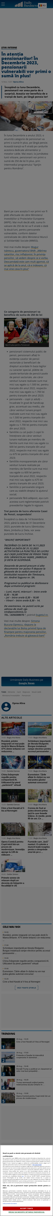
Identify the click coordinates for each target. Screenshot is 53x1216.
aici (23, 1176)
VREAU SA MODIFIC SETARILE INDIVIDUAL (26, 1212)
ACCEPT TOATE (26, 1208)
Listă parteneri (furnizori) (10, 1203)
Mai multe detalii (36, 1164)
